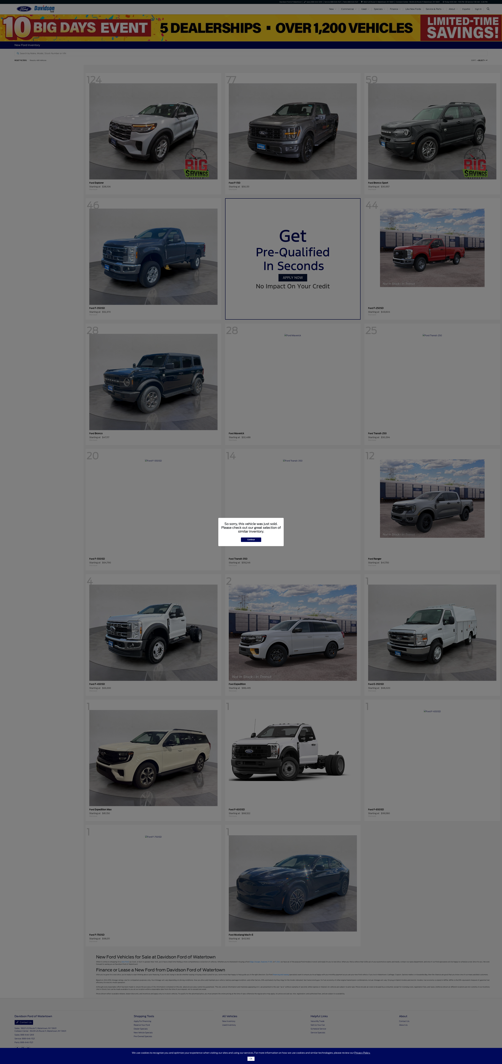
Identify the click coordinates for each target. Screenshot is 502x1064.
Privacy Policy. (362, 1052)
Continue (251, 540)
